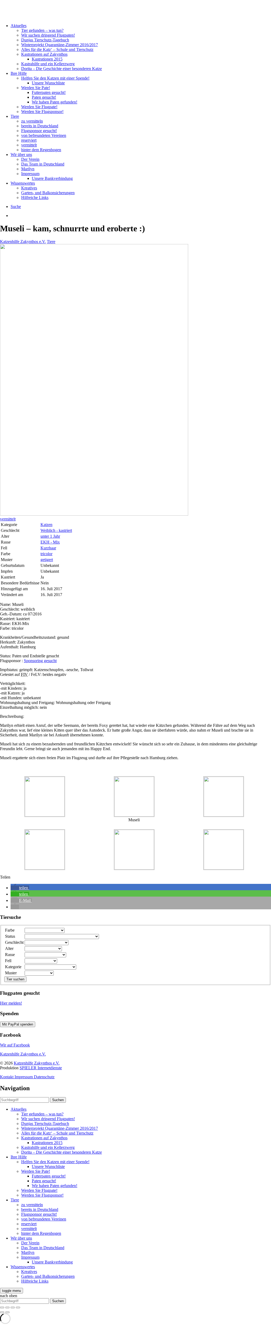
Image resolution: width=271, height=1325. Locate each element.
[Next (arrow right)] (7, 1312)
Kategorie (13, 967)
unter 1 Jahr (50, 536)
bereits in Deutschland (39, 126)
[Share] (7, 1307)
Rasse (10, 954)
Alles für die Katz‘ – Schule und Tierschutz (57, 49)
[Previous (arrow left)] (2, 1312)
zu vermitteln (32, 121)
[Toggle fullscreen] (13, 1307)
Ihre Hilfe (19, 73)
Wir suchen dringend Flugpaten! (48, 35)
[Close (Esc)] (2, 1307)
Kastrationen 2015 (47, 59)
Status (10, 936)
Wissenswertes (23, 183)
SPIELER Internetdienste (41, 1068)
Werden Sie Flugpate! (39, 107)
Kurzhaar (48, 548)
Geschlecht (14, 942)
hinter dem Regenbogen (41, 149)
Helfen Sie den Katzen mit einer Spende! (55, 78)
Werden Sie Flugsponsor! (42, 111)
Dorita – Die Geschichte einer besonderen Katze (61, 68)
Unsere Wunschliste (48, 83)
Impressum (30, 173)
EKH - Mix (50, 542)
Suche (16, 206)
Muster (11, 973)
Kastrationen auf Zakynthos (44, 54)
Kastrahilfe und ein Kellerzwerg (48, 64)
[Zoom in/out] (18, 1307)
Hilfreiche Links (34, 197)
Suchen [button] (58, 1100)
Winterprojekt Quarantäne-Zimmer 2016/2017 (59, 44)
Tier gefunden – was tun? (42, 30)
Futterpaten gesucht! (49, 92)
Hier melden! (11, 1003)
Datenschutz (44, 1077)
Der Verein (30, 159)
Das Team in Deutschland (42, 164)
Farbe (10, 930)
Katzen (46, 524)
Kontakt (7, 1077)
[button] (20, 887)
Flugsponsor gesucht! (39, 130)
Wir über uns (21, 154)
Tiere (15, 116)
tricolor (46, 553)
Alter (9, 948)
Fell (8, 960)
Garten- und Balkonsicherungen (48, 192)
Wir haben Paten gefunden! (54, 102)
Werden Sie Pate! (35, 87)
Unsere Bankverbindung (52, 178)
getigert (46, 559)
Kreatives (29, 188)
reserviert (29, 140)
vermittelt (29, 145)
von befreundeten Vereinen (43, 135)
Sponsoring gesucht (40, 660)
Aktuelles (18, 25)
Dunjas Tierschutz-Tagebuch (45, 40)
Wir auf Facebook (15, 1045)
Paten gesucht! (44, 97)
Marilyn (27, 169)
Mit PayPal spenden (17, 1024)
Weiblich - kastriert (56, 530)
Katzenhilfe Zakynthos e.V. (23, 241)
